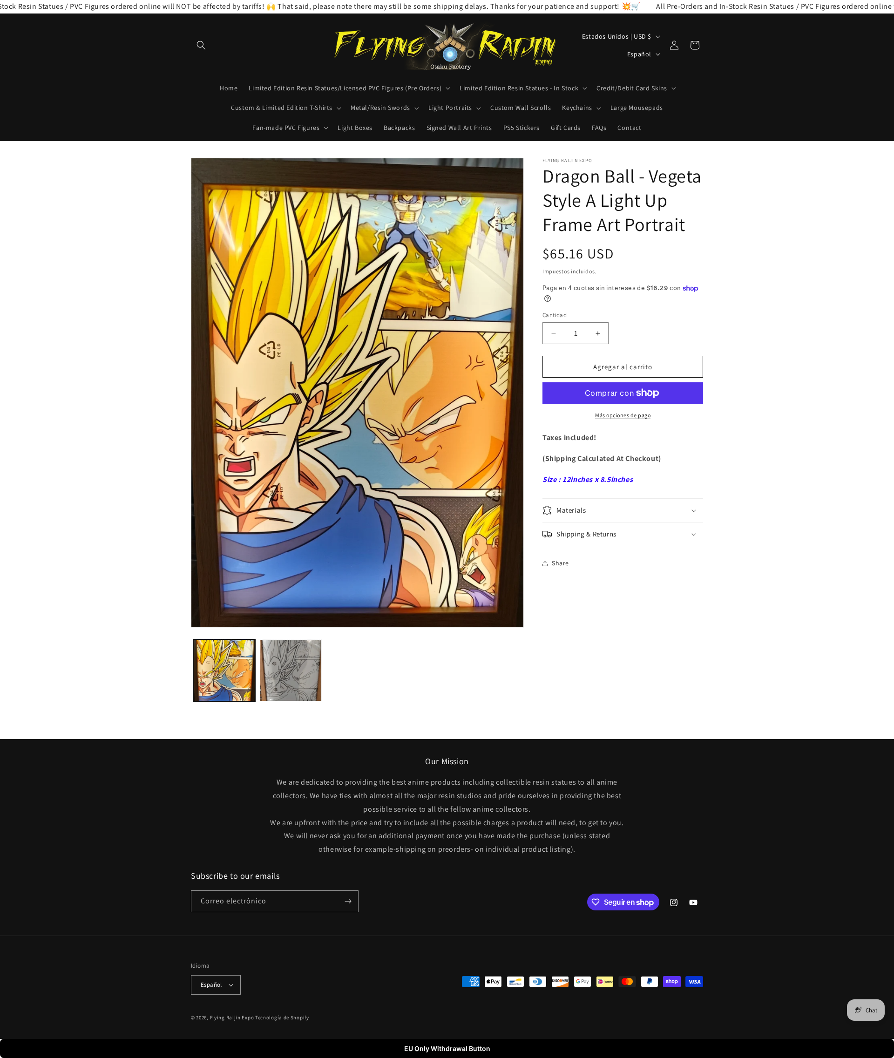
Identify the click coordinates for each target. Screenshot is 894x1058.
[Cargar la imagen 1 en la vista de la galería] (224, 670)
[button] (201, 45)
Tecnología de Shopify (282, 1017)
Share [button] (560, 563)
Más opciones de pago (622, 415)
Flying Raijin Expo (232, 1017)
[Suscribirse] (348, 901)
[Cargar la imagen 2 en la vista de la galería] (291, 670)
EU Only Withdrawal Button (447, 1048)
